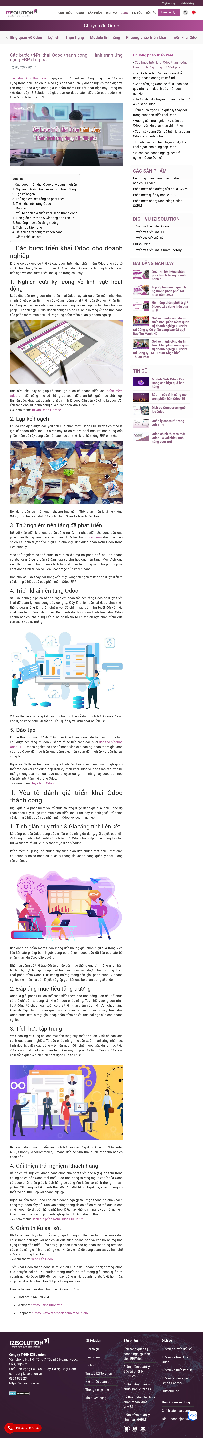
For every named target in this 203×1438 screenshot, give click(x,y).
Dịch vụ (111, 13)
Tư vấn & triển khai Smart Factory (175, 1380)
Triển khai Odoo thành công (29, 78)
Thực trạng (74, 37)
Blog (124, 13)
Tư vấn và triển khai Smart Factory (157, 250)
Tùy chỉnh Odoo (43, 783)
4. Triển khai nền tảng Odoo (31, 203)
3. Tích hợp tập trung (27, 227)
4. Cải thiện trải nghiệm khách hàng (37, 232)
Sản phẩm (95, 13)
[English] (194, 12)
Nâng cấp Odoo (42, 1259)
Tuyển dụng (168, 3)
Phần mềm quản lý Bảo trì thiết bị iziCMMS (137, 1371)
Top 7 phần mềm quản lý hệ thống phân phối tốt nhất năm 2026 (169, 291)
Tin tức (137, 13)
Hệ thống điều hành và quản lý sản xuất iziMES (139, 1402)
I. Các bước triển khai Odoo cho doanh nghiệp (44, 184)
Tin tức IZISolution (98, 1373)
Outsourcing (141, 244)
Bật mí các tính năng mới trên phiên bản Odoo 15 (169, 396)
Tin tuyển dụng (95, 1398)
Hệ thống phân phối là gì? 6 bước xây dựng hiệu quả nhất (170, 306)
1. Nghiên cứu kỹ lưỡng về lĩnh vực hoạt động (44, 189)
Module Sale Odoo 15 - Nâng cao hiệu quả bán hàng (168, 383)
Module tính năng (105, 37)
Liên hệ (167, 12)
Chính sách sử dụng (176, 1410)
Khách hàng (187, 3)
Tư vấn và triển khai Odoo (151, 226)
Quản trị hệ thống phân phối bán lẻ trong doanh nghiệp (169, 275)
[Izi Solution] (21, 12)
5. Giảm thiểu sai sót (27, 237)
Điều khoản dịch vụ (175, 1419)
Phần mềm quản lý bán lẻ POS (154, 195)
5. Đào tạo (19, 208)
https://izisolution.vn (24, 1383)
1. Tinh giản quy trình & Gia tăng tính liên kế (43, 218)
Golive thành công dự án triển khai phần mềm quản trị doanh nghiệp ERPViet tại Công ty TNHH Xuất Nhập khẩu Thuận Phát (161, 349)
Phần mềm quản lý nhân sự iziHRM (137, 1417)
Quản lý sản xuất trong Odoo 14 (168, 422)
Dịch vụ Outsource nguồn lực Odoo (169, 409)
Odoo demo (93, 537)
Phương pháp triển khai (146, 37)
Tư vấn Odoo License (46, 410)
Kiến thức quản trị (98, 1381)
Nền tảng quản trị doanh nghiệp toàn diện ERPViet (137, 1354)
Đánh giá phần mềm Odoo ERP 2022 (57, 1219)
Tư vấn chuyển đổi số (148, 238)
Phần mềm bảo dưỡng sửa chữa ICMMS (161, 189)
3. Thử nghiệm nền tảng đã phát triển (38, 199)
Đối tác (151, 13)
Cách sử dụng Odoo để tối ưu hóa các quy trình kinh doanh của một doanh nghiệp (160, 88)
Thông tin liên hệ (97, 1389)
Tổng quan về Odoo (25, 37)
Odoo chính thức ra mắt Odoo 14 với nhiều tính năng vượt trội (168, 437)
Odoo (80, 13)
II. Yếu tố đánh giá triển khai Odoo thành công (44, 213)
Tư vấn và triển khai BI (148, 232)
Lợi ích (53, 37)
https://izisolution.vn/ (46, 1305)
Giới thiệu (65, 13)
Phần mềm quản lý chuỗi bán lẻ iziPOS (137, 1386)
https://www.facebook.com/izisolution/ (60, 1313)
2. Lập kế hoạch (23, 194)
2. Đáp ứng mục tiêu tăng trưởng (35, 222)
